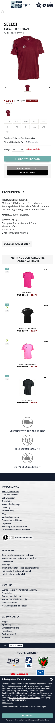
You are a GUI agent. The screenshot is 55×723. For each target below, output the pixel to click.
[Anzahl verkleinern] (14, 150)
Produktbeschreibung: (15, 200)
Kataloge (6, 564)
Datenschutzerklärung (12, 520)
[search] (27, 12)
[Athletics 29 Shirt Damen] (27, 318)
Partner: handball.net (11, 596)
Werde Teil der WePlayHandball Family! (20, 590)
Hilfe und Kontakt (9, 494)
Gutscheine (7, 501)
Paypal (5, 621)
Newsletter (7, 593)
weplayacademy (9, 602)
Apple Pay (6, 624)
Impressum (7, 523)
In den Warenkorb (27, 158)
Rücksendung (8, 510)
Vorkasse (6, 637)
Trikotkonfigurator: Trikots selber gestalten (20, 568)
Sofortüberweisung (10, 628)
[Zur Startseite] (20, 4)
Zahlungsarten (8, 498)
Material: (7, 215)
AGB (4, 514)
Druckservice (7, 561)
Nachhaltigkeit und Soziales (14, 605)
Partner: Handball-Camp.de (14, 599)
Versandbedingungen (11, 504)
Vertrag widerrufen (10, 491)
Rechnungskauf (9, 634)
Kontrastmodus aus (23, 537)
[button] (6, 5)
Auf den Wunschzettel (28, 168)
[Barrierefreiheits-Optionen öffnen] (5, 537)
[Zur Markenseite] (10, 24)
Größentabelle (32, 142)
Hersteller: (8, 220)
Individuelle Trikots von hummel (16, 571)
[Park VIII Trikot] (27, 283)
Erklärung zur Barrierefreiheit (14, 526)
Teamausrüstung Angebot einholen (18, 555)
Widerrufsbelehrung (11, 517)
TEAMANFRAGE (27, 172)
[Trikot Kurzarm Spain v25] (27, 354)
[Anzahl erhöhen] (22, 150)
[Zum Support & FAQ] (39, 4)
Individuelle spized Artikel (13, 574)
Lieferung (6, 507)
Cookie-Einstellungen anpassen (16, 529)
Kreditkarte (7, 631)
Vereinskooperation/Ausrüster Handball (19, 558)
